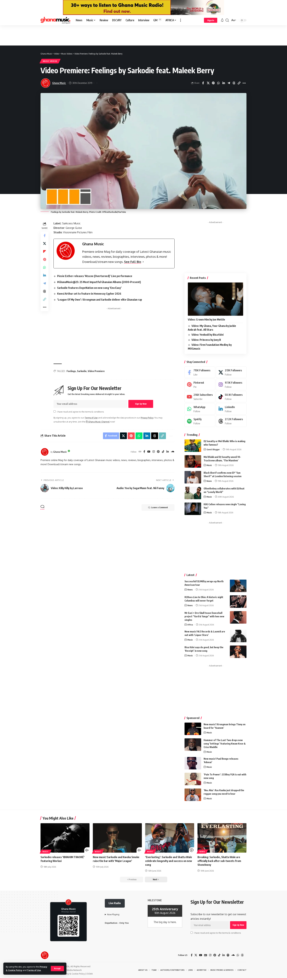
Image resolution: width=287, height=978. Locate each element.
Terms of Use (34, 970)
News (209, 481)
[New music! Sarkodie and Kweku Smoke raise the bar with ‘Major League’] (117, 838)
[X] (231, 372)
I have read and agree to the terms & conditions (80, 411)
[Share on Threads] (234, 83)
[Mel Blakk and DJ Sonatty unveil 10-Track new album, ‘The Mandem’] (193, 461)
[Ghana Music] (55, 20)
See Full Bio (132, 262)
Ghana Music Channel (99, 421)
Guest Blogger (213, 449)
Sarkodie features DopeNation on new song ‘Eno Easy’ (89, 287)
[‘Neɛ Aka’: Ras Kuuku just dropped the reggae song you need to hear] (193, 795)
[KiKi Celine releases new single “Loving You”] (193, 509)
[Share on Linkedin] (223, 83)
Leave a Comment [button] (159, 507)
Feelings (71, 371)
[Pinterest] (158, 451)
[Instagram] (153, 451)
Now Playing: (113, 914)
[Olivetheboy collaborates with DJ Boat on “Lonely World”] (193, 493)
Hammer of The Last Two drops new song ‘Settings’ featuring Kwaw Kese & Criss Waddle (225, 743)
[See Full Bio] (143, 261)
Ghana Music (59, 82)
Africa (190, 624)
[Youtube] (200, 396)
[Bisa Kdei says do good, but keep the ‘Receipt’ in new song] (238, 652)
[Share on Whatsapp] (218, 83)
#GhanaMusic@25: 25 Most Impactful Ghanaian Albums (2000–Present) (99, 282)
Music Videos (50, 61)
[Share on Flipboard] (44, 251)
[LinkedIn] (167, 451)
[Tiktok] (231, 396)
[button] (57, 968)
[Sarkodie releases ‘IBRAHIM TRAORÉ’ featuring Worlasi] (65, 838)
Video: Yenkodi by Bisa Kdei (207, 334)
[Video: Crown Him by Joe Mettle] (215, 299)
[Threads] (231, 421)
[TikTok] (163, 451)
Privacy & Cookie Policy (73, 973)
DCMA (90, 973)
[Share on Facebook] (203, 83)
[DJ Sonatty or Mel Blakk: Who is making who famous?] (193, 445)
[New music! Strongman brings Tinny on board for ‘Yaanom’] (193, 729)
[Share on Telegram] (228, 83)
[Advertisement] (143, 35)
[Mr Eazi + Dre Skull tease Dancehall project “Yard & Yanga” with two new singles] (238, 617)
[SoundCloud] (173, 451)
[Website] (140, 451)
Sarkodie (82, 371)
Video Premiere (96, 371)
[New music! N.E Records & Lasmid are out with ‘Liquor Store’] (238, 636)
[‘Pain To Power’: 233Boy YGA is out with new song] (193, 779)
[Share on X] (208, 83)
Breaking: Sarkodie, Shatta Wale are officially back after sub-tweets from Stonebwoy (219, 860)
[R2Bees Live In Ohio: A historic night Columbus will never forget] (238, 601)
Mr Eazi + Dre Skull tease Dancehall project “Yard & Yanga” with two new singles (204, 616)
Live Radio (115, 903)
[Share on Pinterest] (213, 83)
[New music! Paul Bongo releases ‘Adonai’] (193, 763)
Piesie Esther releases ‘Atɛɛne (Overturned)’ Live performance (94, 276)
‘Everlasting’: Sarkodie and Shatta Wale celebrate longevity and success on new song (168, 860)
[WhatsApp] (200, 409)
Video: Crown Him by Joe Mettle (206, 319)
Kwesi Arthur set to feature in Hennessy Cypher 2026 (89, 293)
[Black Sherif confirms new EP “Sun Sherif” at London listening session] (193, 477)
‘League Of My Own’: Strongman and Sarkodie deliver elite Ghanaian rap (99, 299)
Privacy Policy (147, 417)
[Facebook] (144, 451)
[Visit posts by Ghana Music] (45, 452)
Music (209, 465)
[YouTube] (149, 451)
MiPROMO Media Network (69, 970)
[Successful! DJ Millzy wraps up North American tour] (238, 586)
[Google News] (205, 955)
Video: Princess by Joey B (206, 339)
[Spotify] (200, 421)
